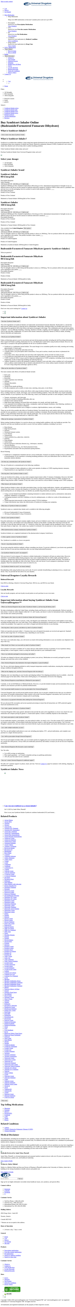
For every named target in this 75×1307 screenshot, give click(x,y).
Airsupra (6, 823)
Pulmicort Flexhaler (10, 1022)
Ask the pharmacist (9, 116)
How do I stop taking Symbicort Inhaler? (12, 544)
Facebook (7, 1192)
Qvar (5, 1028)
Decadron (7, 877)
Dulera (6, 913)
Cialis (6, 1116)
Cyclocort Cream (9, 874)
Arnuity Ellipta (8, 845)
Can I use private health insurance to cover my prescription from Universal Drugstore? (24, 689)
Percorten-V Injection (10, 1005)
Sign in (6, 10)
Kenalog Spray (8, 950)
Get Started (7, 12)
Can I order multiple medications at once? (12, 727)
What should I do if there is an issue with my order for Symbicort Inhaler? (20, 645)
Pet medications (8, 1254)
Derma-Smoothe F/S (10, 886)
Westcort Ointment (9, 1096)
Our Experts (11, 59)
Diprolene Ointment (10, 904)
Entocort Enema (9, 927)
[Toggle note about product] (52, 189)
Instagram (7, 1189)
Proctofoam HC (9, 1017)
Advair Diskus (8, 820)
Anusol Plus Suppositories (12, 835)
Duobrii (6, 915)
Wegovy (6, 1111)
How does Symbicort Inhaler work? (10, 321)
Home (6, 86)
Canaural (7, 854)
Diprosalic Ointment (10, 907)
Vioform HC (8, 1091)
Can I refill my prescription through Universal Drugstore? (16, 736)
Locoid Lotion (8, 966)
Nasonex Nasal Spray (10, 992)
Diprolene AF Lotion (10, 899)
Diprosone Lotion (9, 912)
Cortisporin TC (8, 868)
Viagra (6, 1118)
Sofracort (7, 1036)
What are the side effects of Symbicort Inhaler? (14, 368)
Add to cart (25, 184)
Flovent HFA (8, 941)
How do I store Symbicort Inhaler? (10, 517)
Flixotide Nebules (9, 935)
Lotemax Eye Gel (9, 974)
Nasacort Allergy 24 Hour (11, 989)
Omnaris (6, 1000)
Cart (5, 1238)
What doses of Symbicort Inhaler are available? (14, 505)
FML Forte (7, 931)
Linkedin (7, 1190)
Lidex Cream (8, 956)
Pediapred (7, 1004)
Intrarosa (6, 945)
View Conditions (13, 41)
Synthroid (7, 1115)
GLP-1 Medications (10, 47)
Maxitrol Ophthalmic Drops (12, 984)
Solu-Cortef (7, 1038)
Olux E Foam (8, 999)
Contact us (24, 308)
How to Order (12, 51)
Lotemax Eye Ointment (11, 976)
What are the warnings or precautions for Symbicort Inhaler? (17, 419)
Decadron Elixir (9, 879)
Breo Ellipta (7, 853)
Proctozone (7, 1018)
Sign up (20, 1178)
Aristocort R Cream (10, 841)
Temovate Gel (8, 1061)
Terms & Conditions (14, 71)
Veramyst (7, 1086)
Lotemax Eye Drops (10, 972)
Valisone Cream (9, 1081)
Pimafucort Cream (9, 1007)
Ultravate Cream (9, 1076)
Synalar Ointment (9, 1051)
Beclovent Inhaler (9, 848)
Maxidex (7, 979)
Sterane (6, 1041)
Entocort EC (8, 925)
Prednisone (7, 1015)
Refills (6, 54)
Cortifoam (7, 866)
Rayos (6, 1032)
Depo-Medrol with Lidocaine (12, 884)
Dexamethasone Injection (11, 895)
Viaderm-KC (8, 1089)
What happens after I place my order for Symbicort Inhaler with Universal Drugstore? (23, 617)
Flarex (6, 933)
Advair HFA (8, 822)
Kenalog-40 (7, 954)
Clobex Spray (8, 859)
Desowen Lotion (9, 892)
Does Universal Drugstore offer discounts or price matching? (17, 746)
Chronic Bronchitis (9, 1131)
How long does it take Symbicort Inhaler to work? (14, 473)
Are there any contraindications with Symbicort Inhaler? (16, 461)
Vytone (6, 1092)
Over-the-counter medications (12, 1252)
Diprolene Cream (9, 900)
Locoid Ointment (9, 968)
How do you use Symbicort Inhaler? (10, 336)
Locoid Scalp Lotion (10, 969)
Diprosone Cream (9, 910)
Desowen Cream (9, 890)
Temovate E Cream (10, 1059)
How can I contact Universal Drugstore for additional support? (17, 760)
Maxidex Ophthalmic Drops (12, 981)
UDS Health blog (9, 1267)
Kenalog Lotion (9, 948)
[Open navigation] (9, 83)
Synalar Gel (7, 1050)
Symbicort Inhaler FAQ (11, 111)
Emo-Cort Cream (9, 923)
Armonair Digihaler (10, 843)
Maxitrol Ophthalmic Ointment (13, 986)
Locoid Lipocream (9, 964)
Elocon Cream (8, 918)
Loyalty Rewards (9, 1269)
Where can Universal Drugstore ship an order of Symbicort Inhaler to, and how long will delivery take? (28, 606)
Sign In (6, 1240)
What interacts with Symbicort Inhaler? (11, 484)
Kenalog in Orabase (10, 951)
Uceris (6, 1074)
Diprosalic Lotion (9, 905)
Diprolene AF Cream (10, 897)
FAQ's (10, 66)
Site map (6, 1243)
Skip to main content (7, 1)
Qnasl (6, 1027)
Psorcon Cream (8, 1020)
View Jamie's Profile (7, 1161)
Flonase (6, 936)
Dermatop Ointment (10, 887)
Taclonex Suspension (10, 1056)
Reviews (6, 118)
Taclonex (7, 1053)
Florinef (6, 938)
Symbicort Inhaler (9, 1045)
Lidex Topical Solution (11, 961)
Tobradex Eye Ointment (11, 1069)
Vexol (6, 1087)
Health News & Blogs (14, 64)
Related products (9, 114)
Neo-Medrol (8, 994)
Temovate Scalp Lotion (11, 1064)
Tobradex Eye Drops (10, 1068)
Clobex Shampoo (9, 858)
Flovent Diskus (8, 940)
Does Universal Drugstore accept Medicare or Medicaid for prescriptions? (20, 680)
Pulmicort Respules (10, 1025)
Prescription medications (11, 1250)
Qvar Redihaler (8, 1030)
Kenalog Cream (9, 946)
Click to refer (4, 586)
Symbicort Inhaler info (10, 110)
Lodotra (6, 971)
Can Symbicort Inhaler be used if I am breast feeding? (15, 566)
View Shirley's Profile (7, 1172)
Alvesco (6, 825)
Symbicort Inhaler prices (11, 108)
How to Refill (12, 52)
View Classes (12, 46)
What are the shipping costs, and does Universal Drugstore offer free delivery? (22, 671)
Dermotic (7, 889)
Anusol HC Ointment (10, 831)
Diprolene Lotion (9, 902)
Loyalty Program (13, 67)
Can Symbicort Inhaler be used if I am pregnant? (14, 552)
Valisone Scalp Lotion (10, 1084)
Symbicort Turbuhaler (10, 1046)
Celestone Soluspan (10, 856)
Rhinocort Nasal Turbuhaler (12, 1035)
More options (27, 228)
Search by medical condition (12, 1255)
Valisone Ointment (9, 1082)
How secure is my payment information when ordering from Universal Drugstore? (22, 699)
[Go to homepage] (37, 5)
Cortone (6, 869)
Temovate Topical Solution (12, 1066)
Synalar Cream (8, 1048)
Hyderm (6, 943)
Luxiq (6, 977)
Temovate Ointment (10, 1063)
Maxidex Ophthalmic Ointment (13, 982)
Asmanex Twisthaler (10, 846)
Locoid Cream (8, 963)
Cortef (6, 863)
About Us (11, 58)
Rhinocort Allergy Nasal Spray (13, 1033)
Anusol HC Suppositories (11, 833)
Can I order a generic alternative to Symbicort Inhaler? (15, 708)
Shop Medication (9, 15)
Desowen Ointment (10, 894)
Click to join (4, 596)
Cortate (6, 861)
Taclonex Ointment (9, 1054)
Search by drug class (10, 1257)
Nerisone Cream (9, 997)
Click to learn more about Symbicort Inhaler (12, 134)
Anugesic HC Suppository (12, 830)
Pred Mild (7, 1013)
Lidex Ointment (9, 959)
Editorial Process (13, 61)
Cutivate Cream (8, 871)
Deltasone (7, 881)
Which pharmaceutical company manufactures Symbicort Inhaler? (18, 529)
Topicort (6, 1071)
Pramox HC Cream (10, 1010)
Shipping (10, 63)
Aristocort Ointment (10, 840)
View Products (12, 26)
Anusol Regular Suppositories (13, 836)
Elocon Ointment (9, 922)
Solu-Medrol (8, 1040)
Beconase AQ (8, 849)
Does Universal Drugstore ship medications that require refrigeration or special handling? (24, 662)
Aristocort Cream (9, 838)
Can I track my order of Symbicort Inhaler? (12, 636)
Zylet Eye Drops (9, 1097)
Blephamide (7, 851)
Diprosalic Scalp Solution (11, 909)
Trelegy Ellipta (8, 1073)
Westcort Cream (9, 1094)
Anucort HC (8, 827)
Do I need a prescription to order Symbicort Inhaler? (15, 717)
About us (7, 1264)
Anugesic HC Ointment (11, 828)
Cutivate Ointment (9, 872)
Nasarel (6, 991)
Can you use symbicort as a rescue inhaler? (20, 806)
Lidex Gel (7, 958)
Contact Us (7, 74)
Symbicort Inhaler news (11, 113)
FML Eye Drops (9, 928)
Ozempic (7, 1110)
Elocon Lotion (8, 920)
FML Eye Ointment (10, 930)
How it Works (8, 49)
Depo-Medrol (8, 882)
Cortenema (7, 864)
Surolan (6, 1043)
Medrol (6, 987)
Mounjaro (7, 1108)
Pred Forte (7, 1012)
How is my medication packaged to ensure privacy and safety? (18, 654)
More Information (9, 56)
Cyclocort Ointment (10, 876)
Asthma (6, 1127)
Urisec (6, 1079)
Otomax (6, 1002)
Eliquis (6, 1120)
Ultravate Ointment (9, 1077)
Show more (4, 1100)
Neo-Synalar (8, 995)
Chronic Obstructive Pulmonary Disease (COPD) (18, 1129)
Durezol (6, 917)
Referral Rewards (13, 69)
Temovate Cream (9, 1058)
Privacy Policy (12, 72)
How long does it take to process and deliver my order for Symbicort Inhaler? (21, 627)
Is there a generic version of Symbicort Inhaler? (14, 537)
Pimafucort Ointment (10, 1009)
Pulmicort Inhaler (9, 1023)
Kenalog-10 (7, 953)
